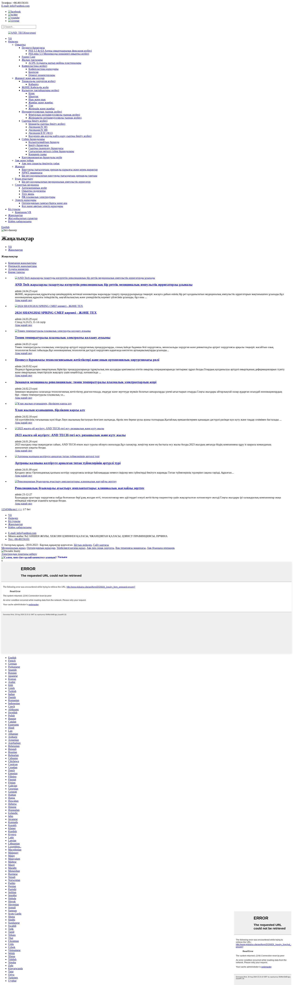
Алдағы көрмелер (18, 269)
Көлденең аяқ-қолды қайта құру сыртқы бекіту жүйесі (59, 136)
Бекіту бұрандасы (38, 145)
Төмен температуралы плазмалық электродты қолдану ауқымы (62, 337)
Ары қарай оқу (23, 300)
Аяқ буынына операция (160, 548)
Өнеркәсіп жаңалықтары (22, 266)
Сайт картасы (101, 544)
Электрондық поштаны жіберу (19, 554)
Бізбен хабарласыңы (20, 221)
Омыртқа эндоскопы (34, 190)
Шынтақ (33, 96)
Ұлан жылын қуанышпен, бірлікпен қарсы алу (50, 410)
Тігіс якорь (28, 193)
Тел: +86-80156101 (19, 539)
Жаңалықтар (15, 215)
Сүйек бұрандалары (33, 139)
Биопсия (33, 72)
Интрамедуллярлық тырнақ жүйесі (42, 111)
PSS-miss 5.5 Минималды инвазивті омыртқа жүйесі (58, 53)
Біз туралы (14, 209)
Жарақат (20, 166)
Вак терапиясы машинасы (130, 548)
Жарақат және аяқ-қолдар (29, 78)
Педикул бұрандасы (33, 47)
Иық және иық (37, 99)
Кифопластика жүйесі (34, 66)
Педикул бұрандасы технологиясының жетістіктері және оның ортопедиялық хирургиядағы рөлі (87, 359)
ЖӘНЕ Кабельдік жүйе (35, 87)
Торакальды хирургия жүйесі (38, 81)
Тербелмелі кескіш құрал (71, 548)
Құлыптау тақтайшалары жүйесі (40, 90)
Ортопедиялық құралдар (41, 548)
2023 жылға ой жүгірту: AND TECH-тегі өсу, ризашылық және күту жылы (70, 435)
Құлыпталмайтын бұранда (43, 142)
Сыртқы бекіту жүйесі (34, 120)
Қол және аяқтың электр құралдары (42, 206)
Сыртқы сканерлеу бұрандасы (45, 148)
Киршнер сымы (37, 154)
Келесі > (14, 509)
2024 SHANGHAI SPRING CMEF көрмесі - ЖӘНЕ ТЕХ (56, 312)
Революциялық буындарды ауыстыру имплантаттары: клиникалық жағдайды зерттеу (79, 488)
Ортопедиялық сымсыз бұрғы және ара (44, 203)
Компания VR (23, 212)
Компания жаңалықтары (22, 263)
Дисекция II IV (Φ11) (40, 133)
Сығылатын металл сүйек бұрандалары (51, 151)
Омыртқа (20, 44)
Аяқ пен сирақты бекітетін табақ (41, 163)
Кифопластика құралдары (43, 69)
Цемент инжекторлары (41, 75)
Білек (31, 93)
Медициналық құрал (13, 548)
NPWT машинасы (32, 172)
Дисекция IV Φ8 (37, 130)
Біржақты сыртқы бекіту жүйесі (46, 123)
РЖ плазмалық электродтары (38, 197)
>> (20, 509)
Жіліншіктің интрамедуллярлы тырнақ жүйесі (55, 117)
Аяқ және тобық (24, 160)
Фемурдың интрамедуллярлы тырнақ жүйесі (54, 114)
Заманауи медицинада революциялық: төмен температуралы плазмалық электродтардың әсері (85, 382)
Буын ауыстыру (24, 178)
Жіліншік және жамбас (41, 108)
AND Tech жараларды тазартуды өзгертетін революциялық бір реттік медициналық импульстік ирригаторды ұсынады (103, 284)
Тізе (30, 105)
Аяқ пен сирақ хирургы (100, 548)
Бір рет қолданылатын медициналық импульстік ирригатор (56, 181)
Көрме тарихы (16, 272)
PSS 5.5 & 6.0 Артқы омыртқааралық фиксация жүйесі (60, 50)
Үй (10, 38)
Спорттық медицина (27, 184)
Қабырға (33, 84)
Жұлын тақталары (32, 59)
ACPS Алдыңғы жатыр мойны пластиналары (54, 62)
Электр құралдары (25, 200)
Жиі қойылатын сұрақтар (22, 218)
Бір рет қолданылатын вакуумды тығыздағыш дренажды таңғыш (59, 175)
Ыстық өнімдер (83, 544)
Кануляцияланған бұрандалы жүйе (42, 157)
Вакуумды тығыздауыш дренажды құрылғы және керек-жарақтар (60, 169)
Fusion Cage (28, 56)
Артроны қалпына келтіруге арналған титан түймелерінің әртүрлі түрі (68, 463)
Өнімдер (13, 41)
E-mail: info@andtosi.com (15, 5)
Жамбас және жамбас (40, 102)
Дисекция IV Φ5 (37, 126)
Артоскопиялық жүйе (34, 187)
